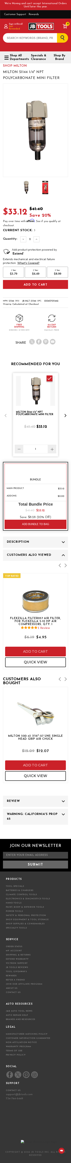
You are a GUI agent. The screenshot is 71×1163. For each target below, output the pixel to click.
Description (18, 542)
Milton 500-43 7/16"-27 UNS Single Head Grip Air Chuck (35, 738)
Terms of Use (14, 1051)
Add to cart (35, 651)
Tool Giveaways (16, 972)
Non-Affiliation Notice (21, 1042)
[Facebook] (39, 341)
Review (13, 801)
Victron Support (17, 963)
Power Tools (14, 911)
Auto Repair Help (17, 1015)
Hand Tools (13, 903)
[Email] (52, 341)
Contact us (13, 1090)
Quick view (35, 662)
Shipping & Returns (18, 955)
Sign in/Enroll (15, 24)
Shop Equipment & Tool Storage (27, 920)
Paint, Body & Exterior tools (25, 907)
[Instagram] (34, 1074)
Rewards (34, 14)
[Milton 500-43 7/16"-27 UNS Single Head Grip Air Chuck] (35, 724)
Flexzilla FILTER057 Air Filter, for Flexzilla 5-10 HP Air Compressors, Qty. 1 (35, 621)
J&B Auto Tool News (19, 1011)
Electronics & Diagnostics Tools (28, 899)
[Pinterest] (46, 341)
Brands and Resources (20, 1019)
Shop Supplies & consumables (25, 924)
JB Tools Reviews (17, 967)
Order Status (14, 947)
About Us (12, 988)
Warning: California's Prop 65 (32, 817)
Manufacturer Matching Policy (27, 1034)
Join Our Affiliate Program (24, 984)
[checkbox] (49, 378)
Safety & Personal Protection (26, 915)
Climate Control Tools (21, 895)
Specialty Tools (16, 928)
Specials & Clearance (38, 57)
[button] (5, 415)
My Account (14, 951)
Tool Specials (15, 886)
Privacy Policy (16, 1055)
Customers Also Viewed (29, 555)
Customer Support (15, 14)
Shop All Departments (18, 57)
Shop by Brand (59, 57)
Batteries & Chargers (19, 890)
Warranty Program (18, 1047)
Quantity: (10, 238)
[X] (32, 341)
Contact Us (13, 992)
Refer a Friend (15, 980)
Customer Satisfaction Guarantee (28, 1038)
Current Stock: (19, 230)
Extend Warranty (17, 959)
